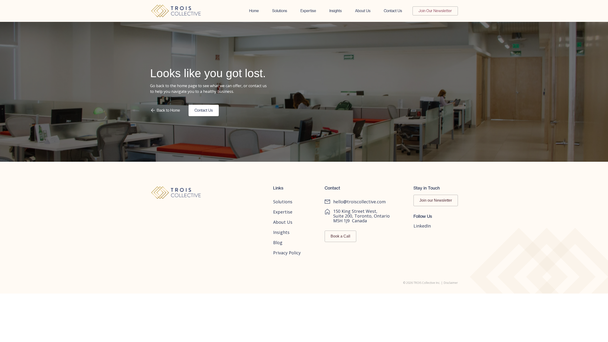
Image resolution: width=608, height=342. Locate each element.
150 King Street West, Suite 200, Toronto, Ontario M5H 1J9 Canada (361, 216)
